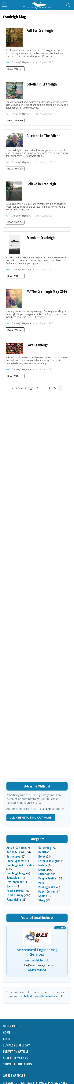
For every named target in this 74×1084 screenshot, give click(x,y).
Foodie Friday (14, 895)
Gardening (44, 848)
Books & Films (15, 852)
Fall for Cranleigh (40, 30)
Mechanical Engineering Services (37, 952)
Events (10, 886)
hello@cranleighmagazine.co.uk (43, 996)
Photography (46, 887)
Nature (42, 865)
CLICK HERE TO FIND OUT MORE (30, 817)
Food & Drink (14, 891)
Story (41, 900)
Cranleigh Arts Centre (20, 865)
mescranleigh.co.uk (37, 960)
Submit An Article (15, 1051)
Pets (41, 883)
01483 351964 (37, 970)
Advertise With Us (15, 1058)
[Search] (68, 5)
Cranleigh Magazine (21, 62)
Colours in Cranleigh (42, 84)
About (7, 1039)
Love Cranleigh (38, 345)
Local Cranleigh (48, 861)
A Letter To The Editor (43, 135)
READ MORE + (15, 68)
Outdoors (44, 874)
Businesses (13, 856)
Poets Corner (46, 891)
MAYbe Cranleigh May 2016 (47, 291)
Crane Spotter (15, 861)
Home (42, 856)
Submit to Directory (17, 1064)
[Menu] (4, 5)
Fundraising (13, 899)
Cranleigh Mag (15, 873)
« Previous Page (23, 388)
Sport (42, 896)
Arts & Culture (15, 848)
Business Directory (16, 1045)
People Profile (47, 878)
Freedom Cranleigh (41, 237)
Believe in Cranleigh (41, 183)
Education (12, 877)
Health (42, 852)
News (41, 869)
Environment (14, 882)
